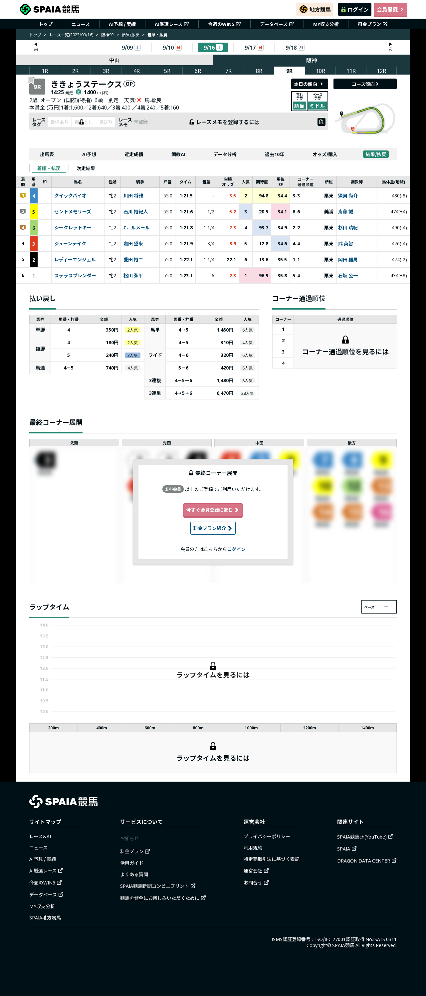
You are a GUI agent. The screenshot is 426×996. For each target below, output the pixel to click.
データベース (274, 24)
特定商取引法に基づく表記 (272, 859)
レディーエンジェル (75, 260)
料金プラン (369, 24)
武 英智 (345, 244)
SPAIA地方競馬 (45, 917)
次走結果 (86, 168)
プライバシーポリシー (267, 836)
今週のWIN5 (221, 24)
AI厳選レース (168, 24)
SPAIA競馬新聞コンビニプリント (154, 885)
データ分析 (225, 154)
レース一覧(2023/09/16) (71, 34)
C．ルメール (136, 228)
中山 (114, 60)
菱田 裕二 (133, 260)
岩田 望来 (133, 244)
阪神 (311, 60)
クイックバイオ (70, 196)
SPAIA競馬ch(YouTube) (362, 836)
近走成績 (133, 154)
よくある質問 (134, 874)
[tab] (49, 168)
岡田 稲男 (348, 260)
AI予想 (89, 154)
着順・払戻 (49, 168)
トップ (46, 24)
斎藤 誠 (345, 212)
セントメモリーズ (72, 212)
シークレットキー (73, 228)
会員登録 (387, 9)
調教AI (178, 154)
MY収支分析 (326, 24)
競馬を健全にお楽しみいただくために (159, 897)
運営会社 (253, 870)
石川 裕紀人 (135, 212)
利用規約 (253, 847)
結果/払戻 (130, 34)
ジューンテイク (70, 244)
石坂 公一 (348, 276)
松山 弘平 (133, 276)
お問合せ (253, 882)
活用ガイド (131, 863)
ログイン (358, 9)
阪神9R (107, 34)
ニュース (81, 24)
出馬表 (47, 154)
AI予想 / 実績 (122, 24)
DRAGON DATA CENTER (363, 860)
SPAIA (343, 848)
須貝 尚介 (348, 196)
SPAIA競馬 (343, 945)
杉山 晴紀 (348, 228)
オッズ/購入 (325, 154)
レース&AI (40, 836)
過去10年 (274, 154)
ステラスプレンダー (75, 276)
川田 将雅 (133, 196)
